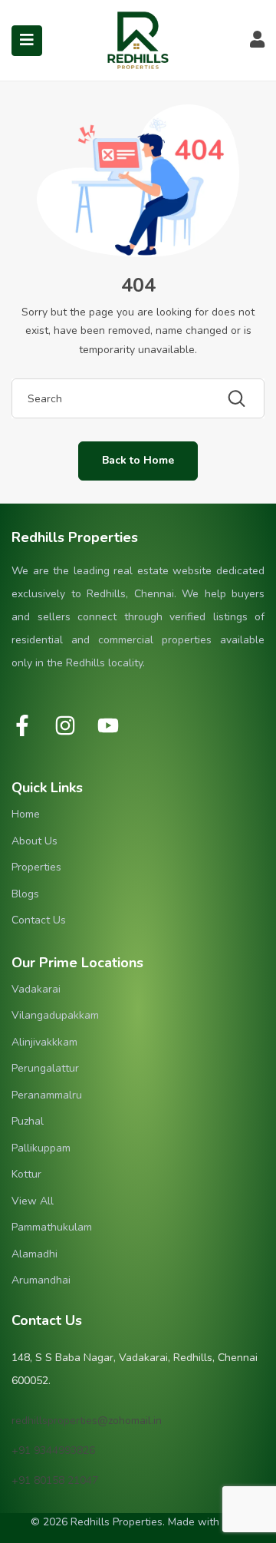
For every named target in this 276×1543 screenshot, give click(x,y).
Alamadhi (35, 1254)
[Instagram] (65, 725)
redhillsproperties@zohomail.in (87, 1420)
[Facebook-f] (22, 725)
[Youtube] (108, 725)
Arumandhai (41, 1280)
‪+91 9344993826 (53, 1450)
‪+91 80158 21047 (55, 1480)
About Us (35, 841)
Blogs (25, 894)
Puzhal (28, 1121)
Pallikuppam (41, 1148)
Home (26, 814)
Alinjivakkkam (44, 1042)
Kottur (26, 1174)
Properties (36, 867)
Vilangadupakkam (55, 1015)
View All (33, 1201)
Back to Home (138, 460)
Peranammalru (47, 1095)
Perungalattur (45, 1068)
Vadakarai (36, 989)
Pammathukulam (52, 1227)
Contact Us (39, 920)
